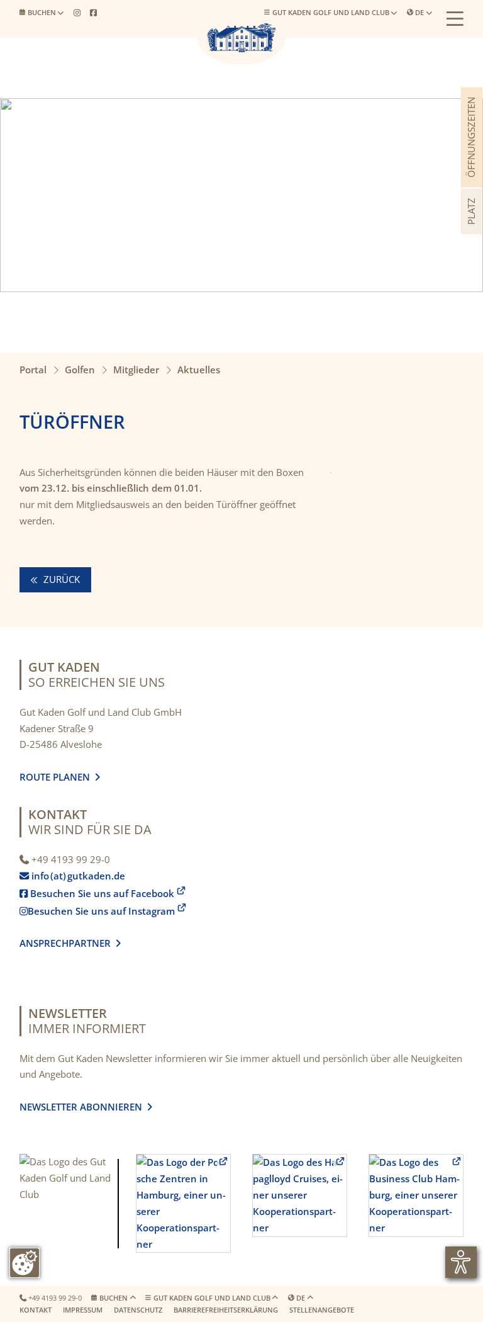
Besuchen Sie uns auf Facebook (96, 893)
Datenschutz (138, 1309)
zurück (60, 579)
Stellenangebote (321, 1309)
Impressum (83, 1309)
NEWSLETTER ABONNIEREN (83, 1106)
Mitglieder (136, 369)
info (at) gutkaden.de (74, 875)
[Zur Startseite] (241, 38)
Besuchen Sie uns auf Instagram (97, 911)
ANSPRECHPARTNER (70, 943)
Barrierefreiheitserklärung (226, 1309)
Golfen (80, 369)
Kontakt (35, 1309)
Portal (33, 369)
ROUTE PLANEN (57, 777)
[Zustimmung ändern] (24, 1263)
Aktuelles (198, 369)
